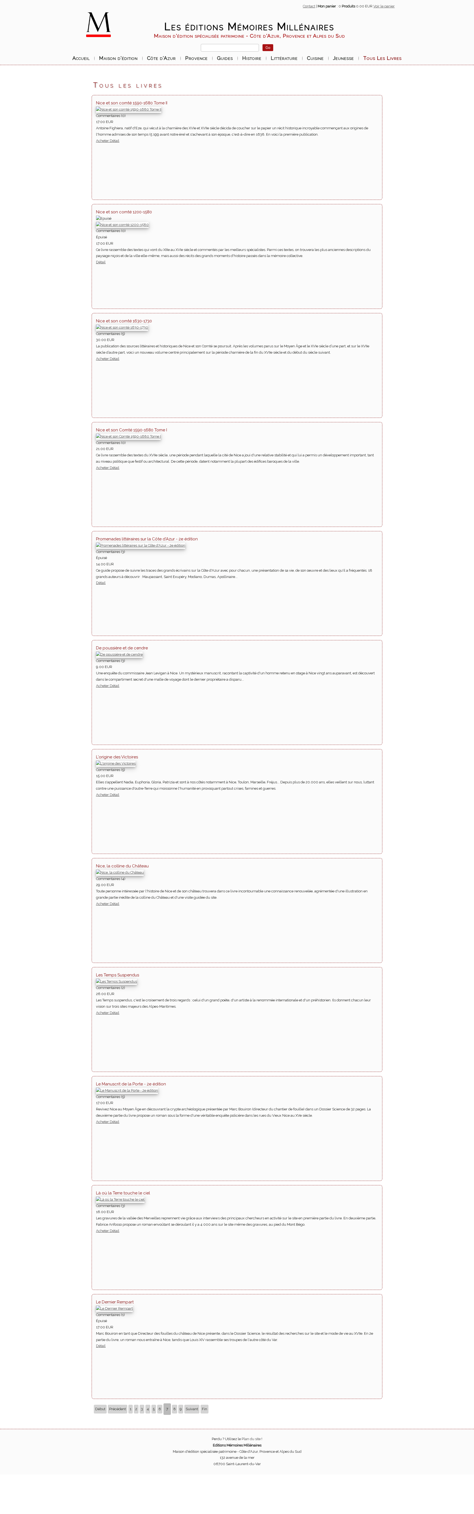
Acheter (103, 141)
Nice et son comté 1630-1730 (124, 321)
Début (100, 1409)
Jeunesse (343, 58)
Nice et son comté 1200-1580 (124, 211)
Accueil (81, 58)
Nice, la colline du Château (122, 866)
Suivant (192, 1409)
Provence (196, 58)
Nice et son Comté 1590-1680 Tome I (131, 430)
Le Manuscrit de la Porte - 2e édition (131, 1084)
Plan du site (251, 1439)
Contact (309, 6)
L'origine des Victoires (117, 757)
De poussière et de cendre (122, 648)
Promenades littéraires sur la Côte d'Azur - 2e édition (147, 539)
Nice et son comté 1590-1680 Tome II (131, 102)
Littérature (284, 58)
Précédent (117, 1409)
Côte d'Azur (161, 58)
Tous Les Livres (382, 58)
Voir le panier (384, 6)
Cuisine (315, 58)
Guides (225, 58)
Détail (114, 141)
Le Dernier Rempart (115, 1302)
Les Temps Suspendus (117, 975)
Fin (204, 1409)
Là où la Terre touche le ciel (123, 1193)
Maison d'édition (118, 58)
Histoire (251, 58)
